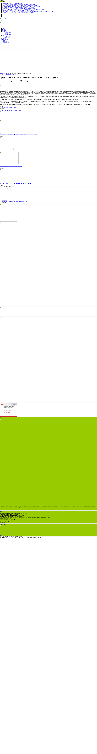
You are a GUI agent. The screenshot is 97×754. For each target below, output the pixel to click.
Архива (1, 535)
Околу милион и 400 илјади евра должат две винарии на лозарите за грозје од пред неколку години (29, 149)
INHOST (44, 537)
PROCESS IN (8, 537)
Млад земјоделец (7, 32)
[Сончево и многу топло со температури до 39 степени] (11, 180)
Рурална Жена (7, 33)
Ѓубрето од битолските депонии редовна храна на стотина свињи (19, 134)
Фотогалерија (4, 41)
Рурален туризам (7, 34)
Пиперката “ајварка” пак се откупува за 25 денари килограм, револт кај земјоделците (18, 10)
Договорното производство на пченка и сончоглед (14, 201)
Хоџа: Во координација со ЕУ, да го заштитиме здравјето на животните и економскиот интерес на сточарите (23, 9)
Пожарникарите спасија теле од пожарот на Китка (12, 3)
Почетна (4, 28)
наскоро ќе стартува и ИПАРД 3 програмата (8, 107)
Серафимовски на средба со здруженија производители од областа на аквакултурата (18, 4)
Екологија (4, 38)
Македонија (9, 74)
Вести (6, 74)
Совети (3, 40)
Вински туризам (7, 37)
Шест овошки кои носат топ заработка (11, 166)
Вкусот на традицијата (8, 36)
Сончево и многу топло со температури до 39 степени (15, 183)
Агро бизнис (4, 31)
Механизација (5, 39)
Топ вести (4, 29)
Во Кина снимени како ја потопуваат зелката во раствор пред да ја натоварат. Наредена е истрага (21, 6)
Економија (4, 30)
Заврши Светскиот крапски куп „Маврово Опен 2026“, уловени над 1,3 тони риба (18, 7)
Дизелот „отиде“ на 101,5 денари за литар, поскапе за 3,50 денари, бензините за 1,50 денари (20, 5)
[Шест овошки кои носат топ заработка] (9, 163)
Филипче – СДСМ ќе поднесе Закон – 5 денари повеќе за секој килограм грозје (17, 12)
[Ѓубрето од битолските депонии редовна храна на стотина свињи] (11, 131)
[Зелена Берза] (3, 18)
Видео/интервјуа (5, 42)
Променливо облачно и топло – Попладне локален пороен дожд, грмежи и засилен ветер (19, 8)
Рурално (3, 35)
